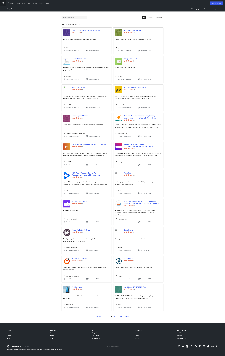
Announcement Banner (132, 30)
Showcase (53, 330)
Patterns (52, 338)
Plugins (52, 335)
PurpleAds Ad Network (80, 201)
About (9, 330)
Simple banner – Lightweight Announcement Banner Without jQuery (138, 145)
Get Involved (138, 330)
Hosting (9, 335)
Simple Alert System (80, 258)
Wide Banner (129, 258)
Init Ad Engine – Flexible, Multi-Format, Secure (89, 144)
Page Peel (127, 173)
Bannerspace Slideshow (81, 116)
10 (121, 316)
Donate (137, 335)
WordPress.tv (96, 338)
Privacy (9, 338)
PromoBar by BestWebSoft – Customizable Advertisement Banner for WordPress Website (141, 202)
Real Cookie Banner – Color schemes (86, 30)
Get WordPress (217, 3)
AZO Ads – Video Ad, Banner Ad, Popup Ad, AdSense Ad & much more (86, 174)
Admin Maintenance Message (135, 87)
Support (94, 333)
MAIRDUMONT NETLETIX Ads (135, 287)
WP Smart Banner (78, 87)
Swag (137, 338)
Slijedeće (126, 316)
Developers (95, 335)
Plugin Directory (11, 9)
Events (137, 333)
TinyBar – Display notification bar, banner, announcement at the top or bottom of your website (140, 117)
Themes (52, 333)
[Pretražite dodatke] (85, 17)
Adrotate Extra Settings (81, 230)
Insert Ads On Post (79, 59)
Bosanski (26, 346)
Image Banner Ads (131, 59)
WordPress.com (182, 330)
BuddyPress (181, 338)
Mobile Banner (77, 287)
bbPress (180, 335)
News (8, 333)
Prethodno (99, 316)
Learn (93, 330)
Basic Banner (129, 230)
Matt (179, 333)
